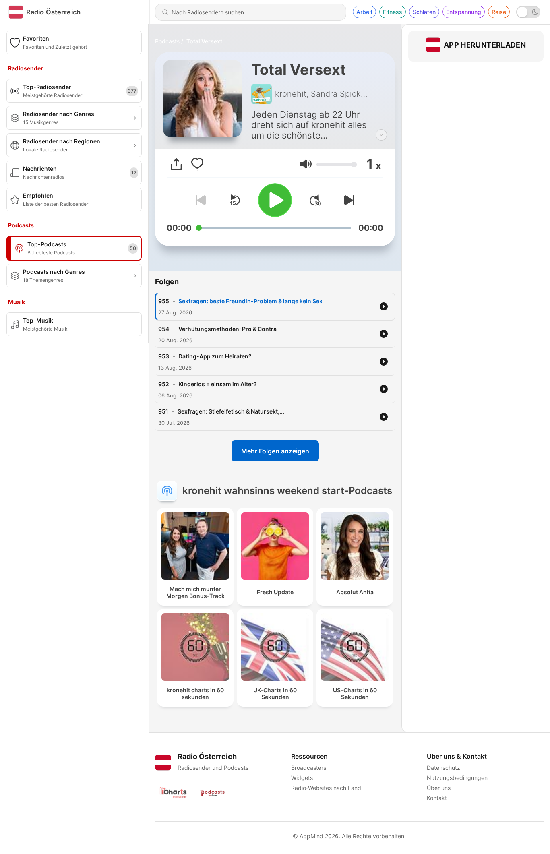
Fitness (392, 11)
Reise (499, 11)
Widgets (302, 777)
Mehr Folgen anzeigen (275, 451)
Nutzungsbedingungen (457, 777)
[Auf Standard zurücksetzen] (235, 200)
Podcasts (167, 41)
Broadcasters (308, 767)
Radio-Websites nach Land (326, 787)
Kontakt (437, 797)
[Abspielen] (275, 200)
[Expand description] (381, 135)
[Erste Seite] (315, 200)
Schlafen (424, 11)
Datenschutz (443, 767)
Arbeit (364, 11)
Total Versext (204, 41)
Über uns (439, 787)
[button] (306, 164)
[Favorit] (197, 164)
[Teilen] (176, 164)
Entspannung (463, 11)
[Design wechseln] (528, 12)
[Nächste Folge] (347, 200)
